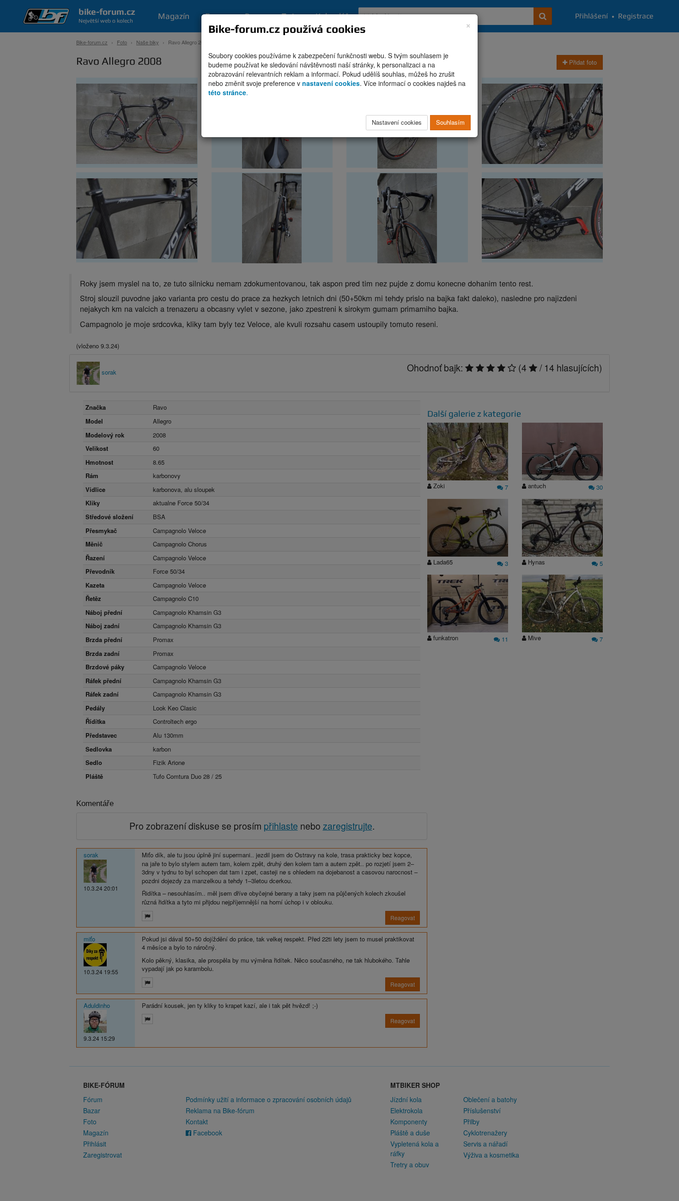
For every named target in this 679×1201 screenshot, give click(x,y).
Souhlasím (450, 122)
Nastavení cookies (397, 122)
